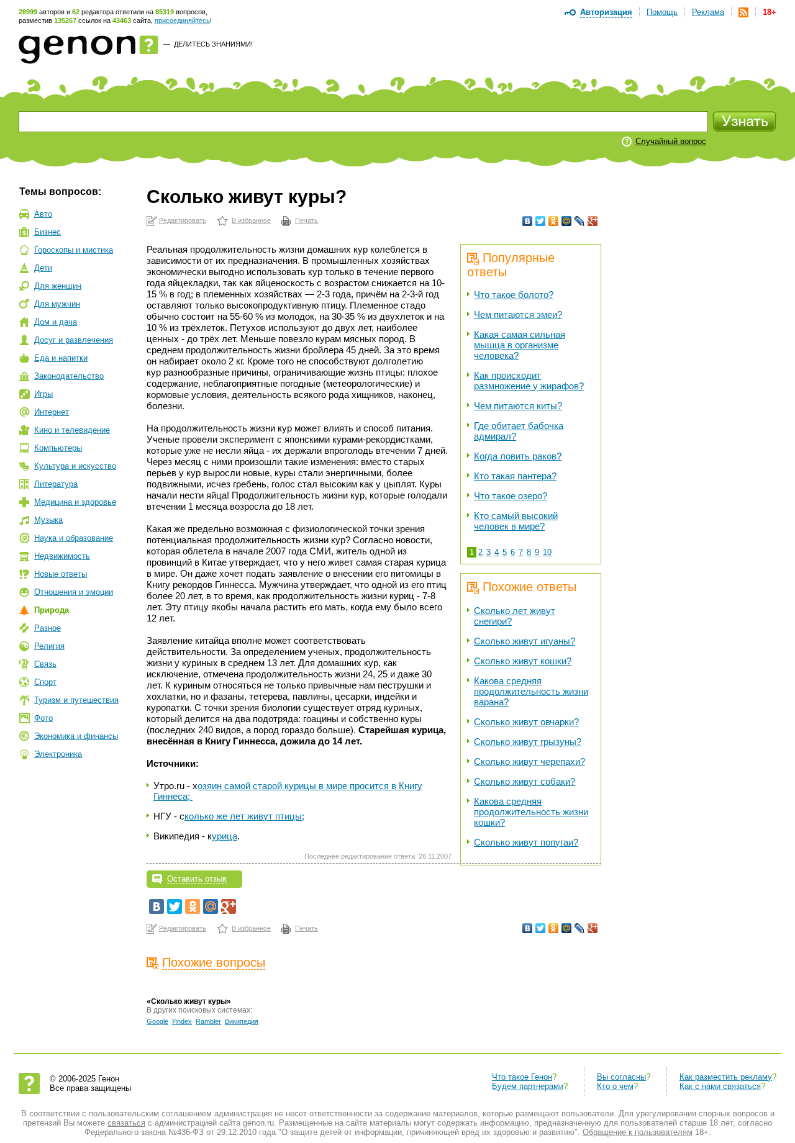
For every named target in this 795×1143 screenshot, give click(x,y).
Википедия (241, 1021)
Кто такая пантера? (515, 476)
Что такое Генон (522, 1077)
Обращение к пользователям (638, 1132)
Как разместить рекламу (725, 1077)
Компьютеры (58, 448)
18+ (769, 12)
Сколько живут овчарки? (526, 721)
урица (224, 836)
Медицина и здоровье (75, 502)
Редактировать (182, 220)
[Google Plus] (592, 221)
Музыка (48, 520)
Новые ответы (60, 574)
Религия (49, 646)
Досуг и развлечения (73, 340)
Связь (45, 664)
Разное (47, 628)
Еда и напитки (61, 358)
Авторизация (606, 12)
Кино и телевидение (72, 430)
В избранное (251, 220)
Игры (43, 394)
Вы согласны (621, 1077)
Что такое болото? (513, 294)
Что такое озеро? (510, 495)
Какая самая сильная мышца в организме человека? (519, 345)
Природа (51, 610)
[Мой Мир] (566, 221)
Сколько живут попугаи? (526, 842)
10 (547, 552)
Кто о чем (615, 1086)
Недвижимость (62, 556)
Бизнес (47, 232)
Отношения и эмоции (73, 592)
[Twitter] (540, 221)
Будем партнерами (527, 1086)
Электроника (58, 754)
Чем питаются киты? (518, 405)
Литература (56, 484)
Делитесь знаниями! (213, 44)
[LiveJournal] (579, 221)
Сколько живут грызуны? (527, 741)
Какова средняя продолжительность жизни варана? (531, 691)
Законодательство (69, 376)
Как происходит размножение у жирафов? (529, 380)
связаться (126, 1122)
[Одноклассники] (553, 221)
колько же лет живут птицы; (244, 816)
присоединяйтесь (182, 20)
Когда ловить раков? (517, 456)
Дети (43, 268)
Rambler (208, 1021)
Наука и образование (73, 538)
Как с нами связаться (720, 1086)
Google (157, 1021)
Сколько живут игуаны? (524, 641)
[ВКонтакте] (527, 221)
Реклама (708, 12)
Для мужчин (57, 304)
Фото (43, 718)
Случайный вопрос (670, 141)
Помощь (662, 12)
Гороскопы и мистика (73, 250)
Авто (43, 214)
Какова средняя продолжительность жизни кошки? (531, 812)
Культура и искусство (75, 466)
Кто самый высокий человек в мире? (516, 520)
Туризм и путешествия (76, 700)
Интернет (51, 412)
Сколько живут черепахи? (529, 761)
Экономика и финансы (76, 736)
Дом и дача (55, 322)
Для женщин (57, 286)
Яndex (182, 1021)
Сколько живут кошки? (522, 661)
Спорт (45, 682)
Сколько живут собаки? (524, 781)
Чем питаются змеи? (518, 314)
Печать (306, 220)
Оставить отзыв (197, 878)
